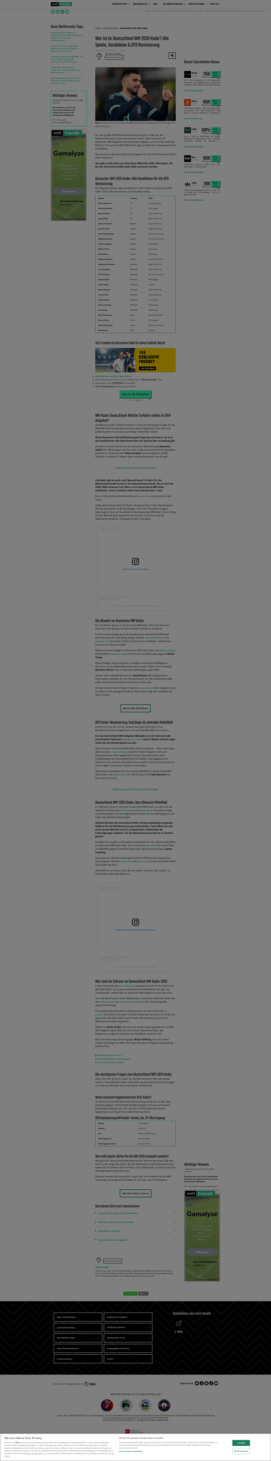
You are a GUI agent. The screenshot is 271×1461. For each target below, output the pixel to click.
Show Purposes (241, 1451)
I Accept (241, 1443)
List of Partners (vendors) (130, 1451)
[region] (135, 1447)
